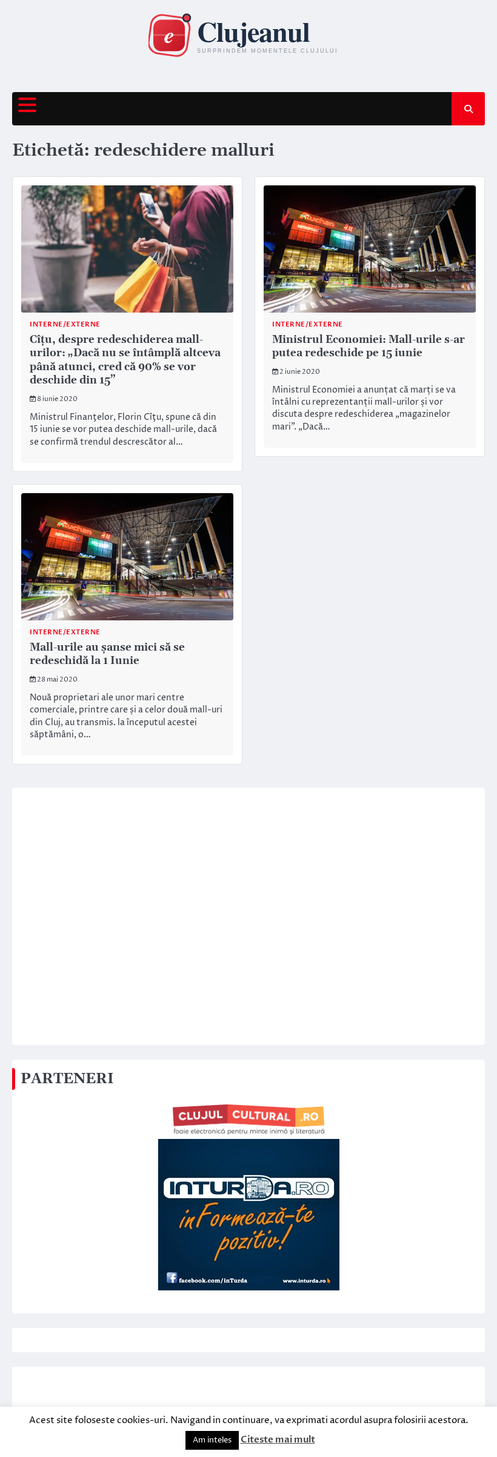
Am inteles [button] (212, 1440)
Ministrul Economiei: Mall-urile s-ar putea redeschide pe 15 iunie (368, 346)
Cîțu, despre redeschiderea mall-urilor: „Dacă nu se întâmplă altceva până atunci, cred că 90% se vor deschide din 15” (125, 360)
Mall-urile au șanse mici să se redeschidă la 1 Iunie (107, 654)
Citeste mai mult (278, 1439)
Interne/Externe (65, 324)
